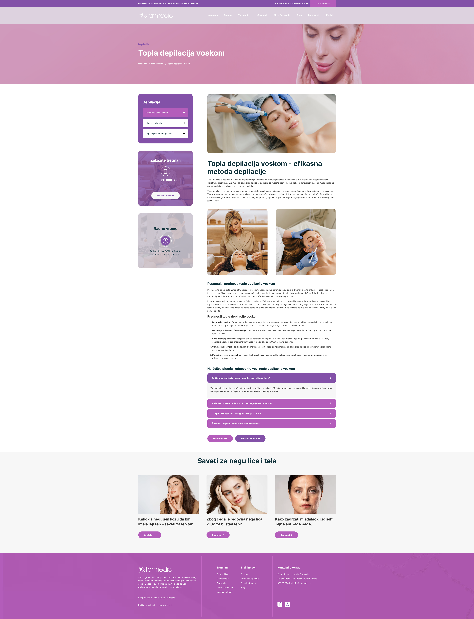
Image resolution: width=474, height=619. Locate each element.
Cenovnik (262, 15)
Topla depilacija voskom (157, 112)
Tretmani (243, 15)
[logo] (156, 15)
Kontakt (330, 15)
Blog (299, 15)
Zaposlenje (314, 15)
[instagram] (287, 604)
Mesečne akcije (282, 15)
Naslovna (213, 15)
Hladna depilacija (154, 123)
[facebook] (279, 604)
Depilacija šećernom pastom (159, 133)
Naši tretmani (157, 63)
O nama (228, 15)
